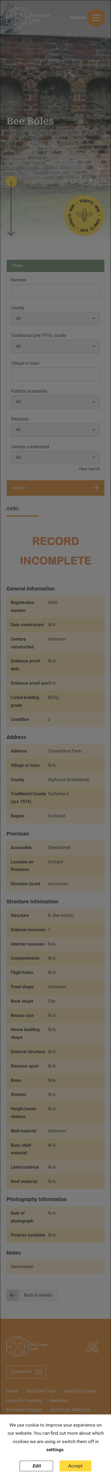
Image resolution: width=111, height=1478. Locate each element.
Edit (36, 1466)
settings (55, 1449)
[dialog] (55, 739)
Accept (75, 1466)
